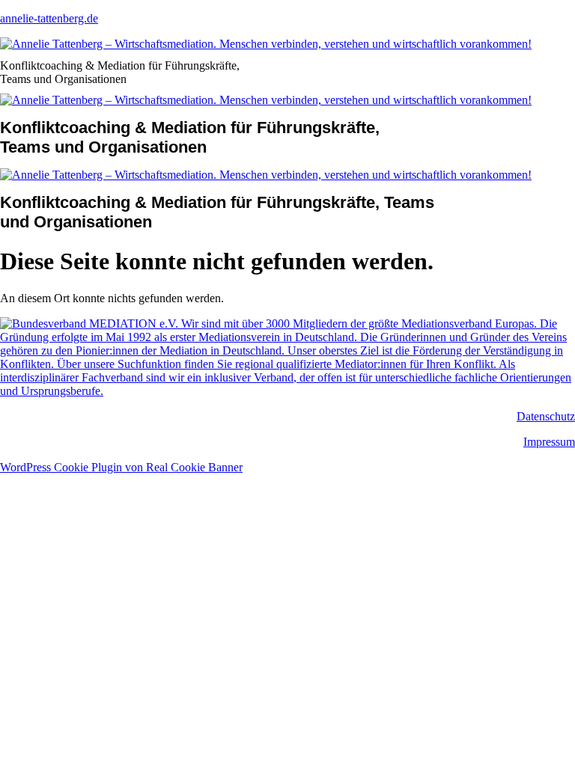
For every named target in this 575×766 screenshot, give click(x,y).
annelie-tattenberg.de (49, 18)
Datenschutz (546, 416)
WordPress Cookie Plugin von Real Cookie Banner (121, 467)
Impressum (549, 441)
